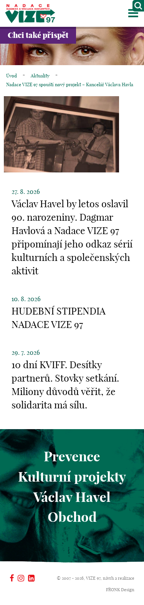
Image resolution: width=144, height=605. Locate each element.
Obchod (72, 516)
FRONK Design (120, 589)
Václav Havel (72, 497)
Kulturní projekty (72, 476)
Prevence (72, 456)
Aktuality (40, 76)
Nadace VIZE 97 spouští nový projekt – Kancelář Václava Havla (69, 84)
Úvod (11, 76)
